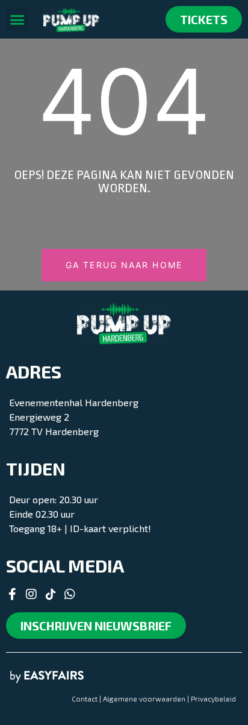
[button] (17, 19)
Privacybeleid (213, 698)
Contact (85, 698)
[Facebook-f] (12, 594)
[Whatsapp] (70, 594)
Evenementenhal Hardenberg (73, 402)
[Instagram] (31, 594)
